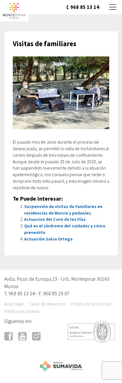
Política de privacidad (91, 304)
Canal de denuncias (47, 304)
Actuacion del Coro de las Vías (55, 219)
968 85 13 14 (84, 7)
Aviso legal (14, 304)
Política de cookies (21, 311)
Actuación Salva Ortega (48, 239)
